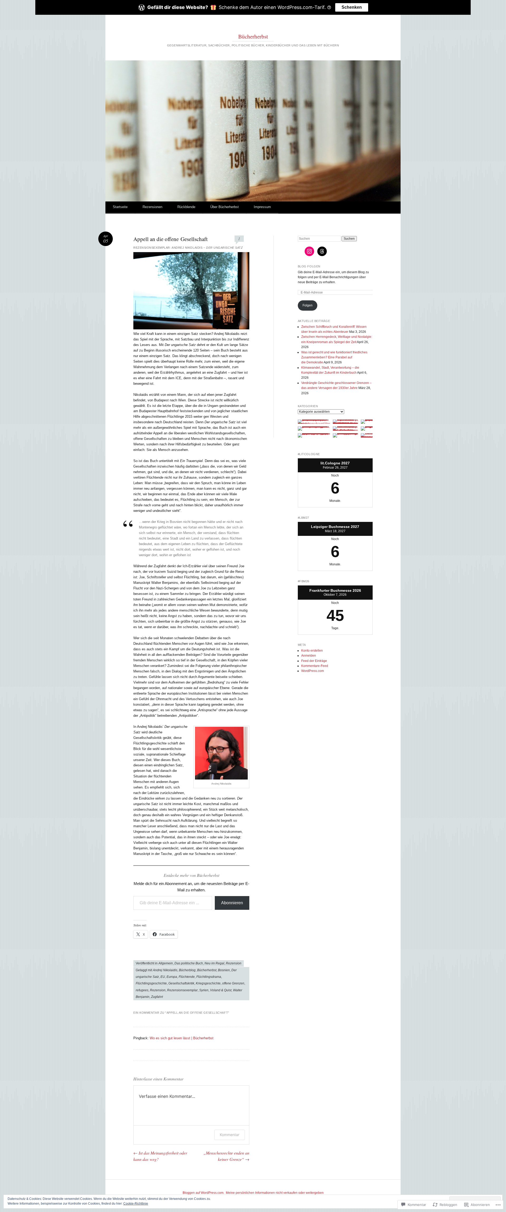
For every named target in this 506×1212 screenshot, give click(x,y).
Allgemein (165, 963)
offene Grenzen (233, 983)
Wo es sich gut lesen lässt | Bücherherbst (181, 1038)
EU (162, 977)
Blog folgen (309, 266)
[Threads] (322, 251)
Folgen (308, 305)
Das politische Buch (188, 963)
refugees (142, 990)
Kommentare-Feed (314, 666)
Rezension (233, 963)
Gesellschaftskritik (181, 983)
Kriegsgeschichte (208, 983)
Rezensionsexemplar (182, 990)
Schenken (352, 7)
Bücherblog (187, 970)
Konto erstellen (312, 650)
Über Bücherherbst (224, 207)
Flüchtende (187, 977)
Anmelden (308, 655)
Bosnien (224, 970)
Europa (172, 977)
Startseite (120, 207)
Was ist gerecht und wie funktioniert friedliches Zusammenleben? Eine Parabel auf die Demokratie (334, 357)
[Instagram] (309, 251)
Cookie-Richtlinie (135, 1203)
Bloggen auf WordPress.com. (203, 1193)
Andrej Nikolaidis (165, 970)
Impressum (262, 207)
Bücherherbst (253, 36)
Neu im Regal (214, 963)
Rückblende (186, 207)
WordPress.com (312, 671)
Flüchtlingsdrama (208, 977)
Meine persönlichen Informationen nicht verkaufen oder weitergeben (275, 1193)
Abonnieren (232, 903)
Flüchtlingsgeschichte (151, 983)
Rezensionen (152, 207)
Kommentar (229, 1134)
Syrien (203, 990)
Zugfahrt (157, 997)
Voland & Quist (220, 990)
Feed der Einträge (314, 661)
